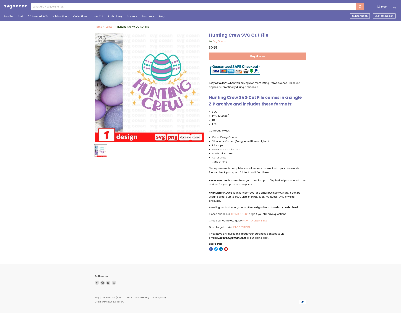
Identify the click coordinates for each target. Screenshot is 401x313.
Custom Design (384, 16)
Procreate (148, 16)
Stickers (132, 16)
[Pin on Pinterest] (226, 249)
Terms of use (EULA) (112, 297)
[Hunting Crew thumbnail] (100, 151)
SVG (20, 16)
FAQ (97, 297)
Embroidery (115, 16)
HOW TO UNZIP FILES (254, 220)
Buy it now (257, 56)
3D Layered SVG (38, 16)
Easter (110, 26)
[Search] (360, 6)
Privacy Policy (159, 297)
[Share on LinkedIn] (221, 249)
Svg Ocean (219, 41)
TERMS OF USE (239, 214)
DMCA (129, 297)
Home (98, 26)
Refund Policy (142, 297)
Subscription (360, 16)
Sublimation (59, 16)
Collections (80, 16)
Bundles (8, 16)
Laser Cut (97, 16)
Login (384, 6)
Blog (161, 16)
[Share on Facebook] (211, 249)
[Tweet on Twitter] (216, 249)
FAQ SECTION (241, 227)
